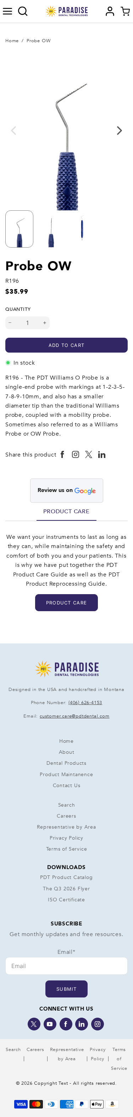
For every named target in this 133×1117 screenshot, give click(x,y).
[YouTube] (50, 1024)
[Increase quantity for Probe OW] (45, 322)
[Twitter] (34, 1024)
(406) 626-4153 (85, 702)
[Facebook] (66, 1024)
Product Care (66, 511)
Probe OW (38, 41)
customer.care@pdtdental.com (75, 716)
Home (12, 41)
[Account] (110, 11)
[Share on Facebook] (62, 455)
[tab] (66, 511)
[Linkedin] (81, 1024)
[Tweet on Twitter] (89, 455)
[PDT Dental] (66, 11)
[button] (7, 11)
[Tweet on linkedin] (102, 455)
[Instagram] (97, 1024)
